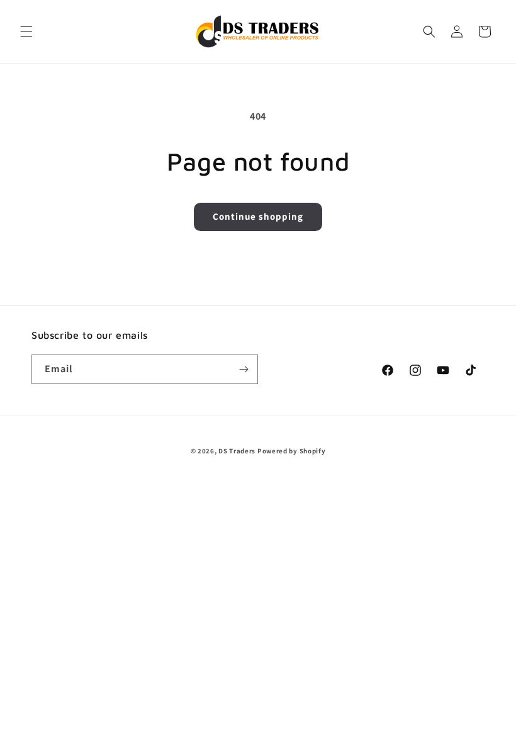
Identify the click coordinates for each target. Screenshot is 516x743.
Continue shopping (258, 216)
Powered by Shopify (291, 450)
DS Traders (236, 450)
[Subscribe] (243, 369)
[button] (26, 31)
